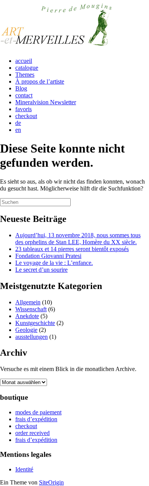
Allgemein (27, 302)
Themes (24, 74)
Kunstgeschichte (35, 323)
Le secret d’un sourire (41, 269)
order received (32, 433)
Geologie (26, 330)
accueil (23, 60)
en (18, 129)
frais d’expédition (36, 419)
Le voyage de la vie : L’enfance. (54, 262)
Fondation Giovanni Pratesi (48, 256)
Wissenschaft (31, 309)
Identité (24, 469)
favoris (23, 109)
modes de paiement (38, 412)
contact (23, 95)
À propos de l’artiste (39, 81)
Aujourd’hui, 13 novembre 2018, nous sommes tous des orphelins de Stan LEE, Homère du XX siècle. (78, 238)
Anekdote (27, 316)
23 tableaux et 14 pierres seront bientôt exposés (72, 249)
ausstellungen (31, 336)
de (18, 123)
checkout (26, 116)
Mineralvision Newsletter (45, 102)
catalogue (26, 67)
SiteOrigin (51, 482)
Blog (21, 88)
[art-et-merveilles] (57, 47)
